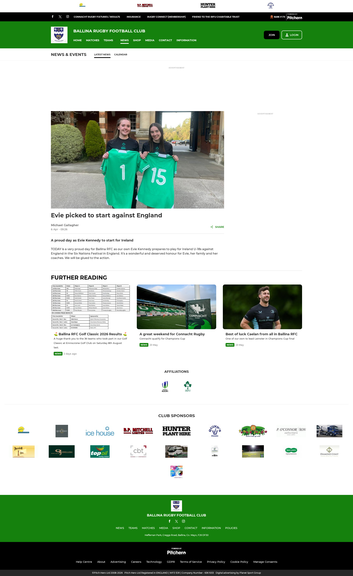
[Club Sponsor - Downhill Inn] (23, 452)
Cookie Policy (239, 561)
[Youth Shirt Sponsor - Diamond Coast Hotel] (329, 452)
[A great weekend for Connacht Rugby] (176, 307)
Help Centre (84, 561)
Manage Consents (265, 561)
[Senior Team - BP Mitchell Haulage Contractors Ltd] (145, 6)
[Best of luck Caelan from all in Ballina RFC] (262, 307)
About (101, 561)
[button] (77, 40)
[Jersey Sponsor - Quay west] (61, 432)
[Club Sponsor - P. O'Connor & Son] (291, 432)
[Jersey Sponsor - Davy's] (82, 6)
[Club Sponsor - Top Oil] (100, 452)
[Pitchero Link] (294, 18)
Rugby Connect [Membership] (166, 16)
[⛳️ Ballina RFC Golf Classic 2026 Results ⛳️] (90, 307)
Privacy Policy (216, 561)
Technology (154, 561)
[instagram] (67, 17)
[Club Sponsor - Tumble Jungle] (253, 432)
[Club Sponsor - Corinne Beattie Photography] (138, 452)
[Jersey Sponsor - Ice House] (100, 432)
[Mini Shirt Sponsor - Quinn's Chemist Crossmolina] (270, 6)
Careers (136, 561)
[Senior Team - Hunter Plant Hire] (208, 6)
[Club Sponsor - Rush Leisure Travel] (176, 452)
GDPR (171, 561)
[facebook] (52, 17)
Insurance (134, 16)
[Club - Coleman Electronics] (214, 452)
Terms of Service (191, 561)
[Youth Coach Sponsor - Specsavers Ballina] (291, 452)
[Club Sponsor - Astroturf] (253, 452)
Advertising (118, 561)
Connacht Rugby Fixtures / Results (97, 16)
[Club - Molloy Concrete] (329, 432)
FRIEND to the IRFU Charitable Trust (215, 16)
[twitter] (60, 17)
